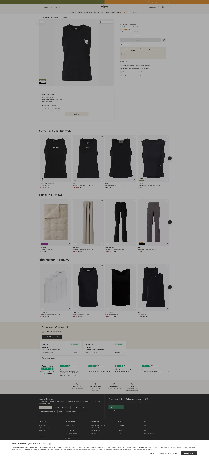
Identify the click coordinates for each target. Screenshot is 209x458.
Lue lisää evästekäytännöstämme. (142, 449)
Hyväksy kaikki (188, 453)
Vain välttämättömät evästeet (168, 453)
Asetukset (153, 453)
